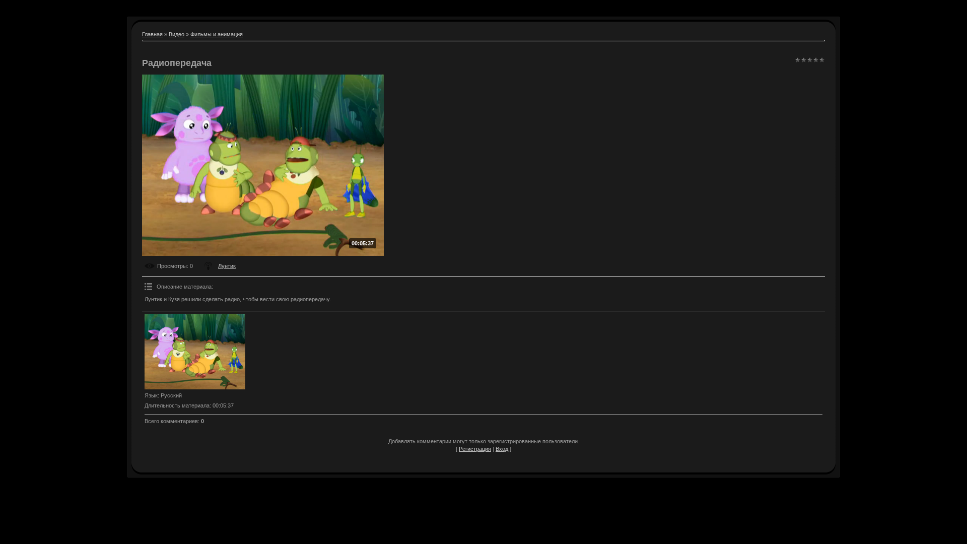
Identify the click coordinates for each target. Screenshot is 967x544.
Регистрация (475, 449)
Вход (502, 449)
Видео (176, 34)
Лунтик (227, 266)
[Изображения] (195, 351)
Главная (152, 34)
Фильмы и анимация (216, 34)
